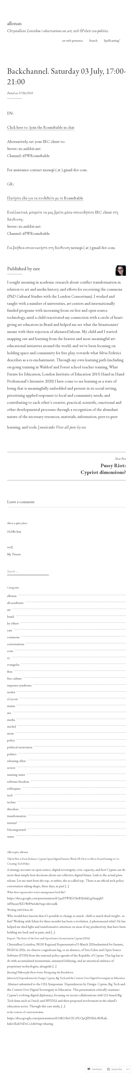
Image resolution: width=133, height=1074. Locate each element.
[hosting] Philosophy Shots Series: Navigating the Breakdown (40, 972)
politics (11, 754)
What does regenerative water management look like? (36, 892)
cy (8, 658)
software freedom (18, 782)
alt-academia (15, 603)
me (9, 713)
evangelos (13, 665)
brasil (10, 617)
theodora (13, 809)
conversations (15, 644)
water (10, 837)
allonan (14, 23)
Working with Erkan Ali (20, 910)
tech (10, 795)
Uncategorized (16, 830)
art (9, 610)
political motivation (19, 747)
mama (11, 706)
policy (11, 740)
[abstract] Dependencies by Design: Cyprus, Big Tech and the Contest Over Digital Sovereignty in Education (66, 978)
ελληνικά (12, 699)
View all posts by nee (71, 427)
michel (11, 726)
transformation (16, 816)
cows (10, 651)
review (11, 768)
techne (11, 802)
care (9, 630)
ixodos (11, 692)
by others (13, 623)
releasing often (16, 761)
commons (13, 637)
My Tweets (14, 554)
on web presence (72, 41)
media (11, 720)
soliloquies (14, 788)
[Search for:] (27, 571)
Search (93, 41)
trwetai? (12, 823)
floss (9, 671)
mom (10, 733)
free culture (14, 678)
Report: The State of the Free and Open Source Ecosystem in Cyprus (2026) (48, 938)
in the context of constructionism (25, 1012)
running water (16, 775)
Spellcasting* (112, 41)
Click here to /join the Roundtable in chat (40, 127)
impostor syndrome (19, 685)
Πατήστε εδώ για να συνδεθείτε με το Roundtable (45, 198)
